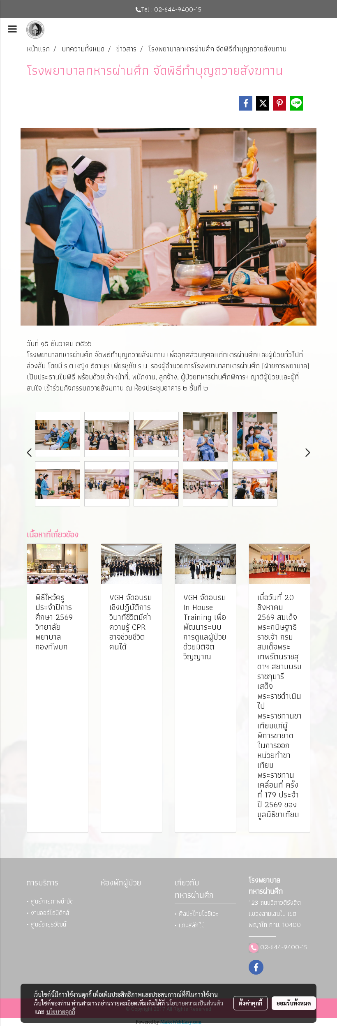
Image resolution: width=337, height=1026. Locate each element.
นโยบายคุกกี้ (60, 1011)
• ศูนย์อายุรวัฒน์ (46, 924)
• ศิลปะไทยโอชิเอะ (197, 913)
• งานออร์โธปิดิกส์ (48, 913)
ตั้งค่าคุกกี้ (250, 1003)
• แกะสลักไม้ (190, 925)
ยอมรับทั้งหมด (294, 1003)
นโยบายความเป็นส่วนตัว (194, 1003)
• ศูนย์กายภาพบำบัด (50, 901)
